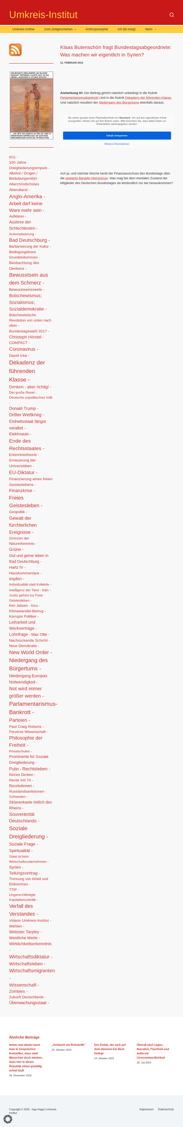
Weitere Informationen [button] (117, 143)
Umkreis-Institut (43, 14)
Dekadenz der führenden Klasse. (148, 98)
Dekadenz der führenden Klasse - (27, 371)
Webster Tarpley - (25, 932)
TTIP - (14, 890)
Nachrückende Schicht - (29, 640)
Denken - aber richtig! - (30, 387)
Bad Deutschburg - (29, 240)
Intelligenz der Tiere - (25, 590)
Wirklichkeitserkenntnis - (30, 946)
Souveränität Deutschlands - (24, 817)
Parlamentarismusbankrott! (79, 98)
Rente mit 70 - (21, 780)
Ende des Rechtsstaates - (26, 444)
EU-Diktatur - (23, 472)
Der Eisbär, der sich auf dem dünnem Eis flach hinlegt (110, 1049)
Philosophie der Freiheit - (26, 741)
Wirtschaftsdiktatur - (31, 956)
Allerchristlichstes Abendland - (24, 187)
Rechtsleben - (36, 768)
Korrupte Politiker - (24, 616)
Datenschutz (166, 1109)
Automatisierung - (22, 234)
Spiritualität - (21, 850)
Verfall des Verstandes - (23, 910)
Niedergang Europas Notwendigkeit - (28, 679)
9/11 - (13, 157)
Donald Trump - (23, 408)
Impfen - (16, 578)
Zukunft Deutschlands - (27, 997)
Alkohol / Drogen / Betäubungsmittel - (24, 176)
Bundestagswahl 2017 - (29, 331)
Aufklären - (17, 216)
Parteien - (19, 720)
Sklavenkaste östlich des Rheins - (30, 805)
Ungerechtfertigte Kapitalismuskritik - (23, 897)
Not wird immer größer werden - (26, 692)
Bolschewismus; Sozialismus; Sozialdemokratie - (28, 302)
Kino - (35, 605)
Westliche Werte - (24, 938)
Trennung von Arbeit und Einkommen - (28, 881)
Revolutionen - (21, 786)
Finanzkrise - (22, 490)
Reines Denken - (22, 775)
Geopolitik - (18, 512)
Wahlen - (16, 926)
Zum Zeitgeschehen (58, 29)
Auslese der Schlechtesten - (23, 225)
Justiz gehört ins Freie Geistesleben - (26, 597)
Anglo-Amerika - (27, 196)
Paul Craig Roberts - (26, 726)
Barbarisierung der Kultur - (30, 246)
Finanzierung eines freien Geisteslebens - (31, 482)
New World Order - (30, 652)
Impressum (147, 1109)
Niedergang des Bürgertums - (28, 664)
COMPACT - (19, 343)
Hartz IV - (17, 567)
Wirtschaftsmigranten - (32, 974)
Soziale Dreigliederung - (28, 832)
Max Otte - (40, 634)
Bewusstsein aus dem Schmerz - (28, 279)
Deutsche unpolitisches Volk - (31, 400)
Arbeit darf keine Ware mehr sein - (26, 207)
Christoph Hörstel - (26, 337)
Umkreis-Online (23, 29)
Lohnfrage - (19, 634)
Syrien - (16, 867)
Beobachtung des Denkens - (24, 265)
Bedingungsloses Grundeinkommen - (24, 254)
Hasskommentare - (25, 573)
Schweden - (18, 797)
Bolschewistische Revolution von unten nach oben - (30, 320)
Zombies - (18, 991)
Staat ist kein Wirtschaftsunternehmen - (29, 858)
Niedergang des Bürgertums (119, 102)
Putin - (15, 768)
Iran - (46, 590)
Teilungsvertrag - (24, 873)
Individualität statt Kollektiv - (30, 584)
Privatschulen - (20, 751)
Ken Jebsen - (19, 605)
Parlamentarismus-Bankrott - (33, 708)
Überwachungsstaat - (29, 1002)
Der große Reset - (23, 392)
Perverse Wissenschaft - (28, 732)
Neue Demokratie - (24, 646)
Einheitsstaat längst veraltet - (27, 424)
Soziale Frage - (23, 844)
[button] (8, 1119)
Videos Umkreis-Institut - (30, 920)
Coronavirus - (23, 349)
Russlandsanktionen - (27, 791)
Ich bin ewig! (127, 29)
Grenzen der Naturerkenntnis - (23, 541)
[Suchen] (172, 15)
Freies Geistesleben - (26, 501)
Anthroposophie (97, 29)
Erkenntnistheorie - (24, 455)
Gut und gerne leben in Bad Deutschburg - (28, 558)
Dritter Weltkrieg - (26, 414)
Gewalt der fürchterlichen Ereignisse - (23, 525)
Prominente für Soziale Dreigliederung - (28, 759)
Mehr (149, 29)
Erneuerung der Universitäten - (22, 463)
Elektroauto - (20, 434)
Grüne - (16, 549)
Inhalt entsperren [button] (117, 135)
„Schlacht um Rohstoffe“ (69, 1044)
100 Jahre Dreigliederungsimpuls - (29, 165)
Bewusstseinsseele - (26, 289)
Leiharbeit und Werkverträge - (23, 625)
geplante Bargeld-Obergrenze (86, 178)
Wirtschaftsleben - (27, 963)
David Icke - (19, 355)
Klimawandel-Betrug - (27, 611)
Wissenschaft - (24, 984)
